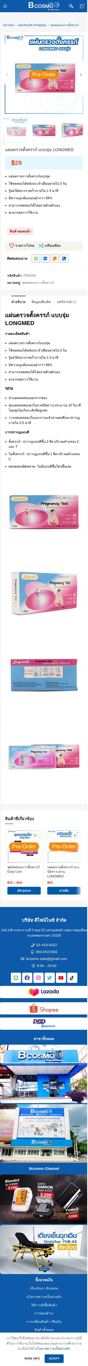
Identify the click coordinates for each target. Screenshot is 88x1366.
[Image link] (44, 992)
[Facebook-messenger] (45, 258)
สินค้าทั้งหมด (44, 1330)
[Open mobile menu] (5, 6)
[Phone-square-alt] (55, 258)
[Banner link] (44, 1074)
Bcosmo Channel (44, 1169)
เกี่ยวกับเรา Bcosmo (44, 1288)
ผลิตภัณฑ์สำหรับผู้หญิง (32, 25)
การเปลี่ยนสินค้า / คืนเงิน (44, 1321)
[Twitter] (50, 978)
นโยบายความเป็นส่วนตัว (44, 1297)
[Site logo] (44, 6)
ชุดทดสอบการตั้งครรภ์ (65, 25)
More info (33, 1358)
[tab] (18, 301)
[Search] (71, 6)
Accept (54, 1358)
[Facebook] (27, 978)
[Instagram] (38, 978)
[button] (7, 75)
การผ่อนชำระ (44, 1313)
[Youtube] (61, 978)
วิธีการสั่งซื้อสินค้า (44, 1305)
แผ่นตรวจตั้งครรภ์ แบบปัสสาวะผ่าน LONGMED (63, 871)
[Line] (36, 258)
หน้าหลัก (8, 25)
